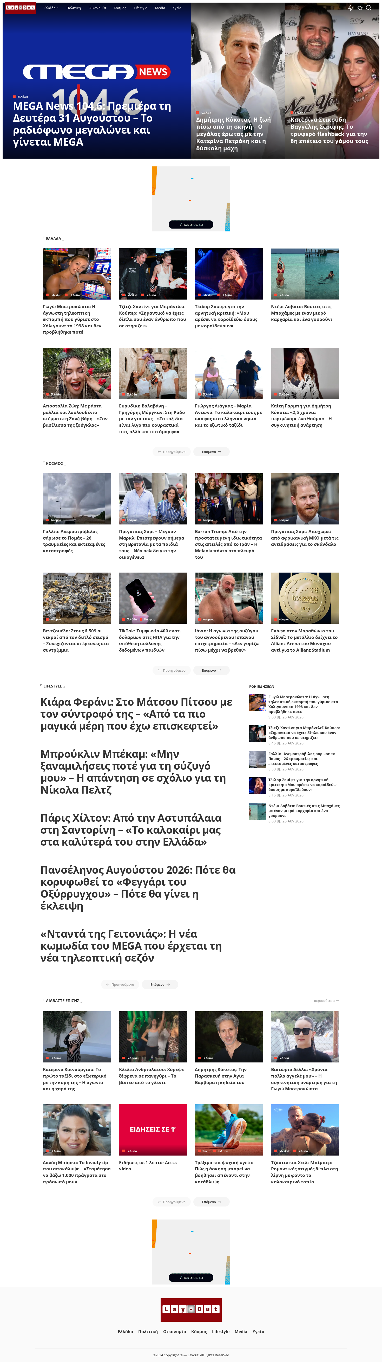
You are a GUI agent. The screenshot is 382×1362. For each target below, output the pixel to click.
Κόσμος (55, 519)
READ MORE (166, 154)
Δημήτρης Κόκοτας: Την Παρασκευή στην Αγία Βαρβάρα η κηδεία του (221, 1075)
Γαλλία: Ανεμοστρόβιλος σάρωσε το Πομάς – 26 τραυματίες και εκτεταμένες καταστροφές (74, 541)
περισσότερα (324, 1000)
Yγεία (206, 1151)
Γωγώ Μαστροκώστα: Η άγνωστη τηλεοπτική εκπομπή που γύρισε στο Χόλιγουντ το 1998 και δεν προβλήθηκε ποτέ (72, 319)
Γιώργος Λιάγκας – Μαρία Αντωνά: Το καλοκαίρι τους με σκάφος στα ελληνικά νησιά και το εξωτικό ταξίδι (228, 415)
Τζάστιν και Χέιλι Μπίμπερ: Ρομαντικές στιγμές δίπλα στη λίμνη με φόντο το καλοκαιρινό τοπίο (304, 1172)
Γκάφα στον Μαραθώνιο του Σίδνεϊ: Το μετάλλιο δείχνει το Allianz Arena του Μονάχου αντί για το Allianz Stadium (304, 640)
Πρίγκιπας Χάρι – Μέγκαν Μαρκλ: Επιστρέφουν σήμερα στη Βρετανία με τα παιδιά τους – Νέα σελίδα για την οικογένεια (151, 544)
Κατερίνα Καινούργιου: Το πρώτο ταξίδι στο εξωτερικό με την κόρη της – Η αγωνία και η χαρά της (75, 1079)
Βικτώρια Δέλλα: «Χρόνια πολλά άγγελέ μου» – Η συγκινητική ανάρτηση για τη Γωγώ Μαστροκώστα (304, 1079)
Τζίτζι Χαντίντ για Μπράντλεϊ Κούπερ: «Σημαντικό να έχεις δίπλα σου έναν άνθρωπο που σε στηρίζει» (152, 316)
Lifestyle (56, 295)
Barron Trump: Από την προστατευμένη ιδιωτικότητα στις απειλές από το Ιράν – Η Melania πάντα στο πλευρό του (228, 544)
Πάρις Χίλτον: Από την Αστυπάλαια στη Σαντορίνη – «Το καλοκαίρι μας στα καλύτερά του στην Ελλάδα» (130, 829)
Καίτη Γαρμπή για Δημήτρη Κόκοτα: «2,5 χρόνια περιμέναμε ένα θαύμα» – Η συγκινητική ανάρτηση (301, 415)
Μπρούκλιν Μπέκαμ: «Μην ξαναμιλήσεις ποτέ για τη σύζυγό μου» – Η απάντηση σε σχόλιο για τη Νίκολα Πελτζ (133, 772)
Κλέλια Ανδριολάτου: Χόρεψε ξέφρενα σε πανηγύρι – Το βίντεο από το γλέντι (151, 1075)
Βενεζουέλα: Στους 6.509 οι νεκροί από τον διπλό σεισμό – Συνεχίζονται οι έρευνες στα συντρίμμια (76, 640)
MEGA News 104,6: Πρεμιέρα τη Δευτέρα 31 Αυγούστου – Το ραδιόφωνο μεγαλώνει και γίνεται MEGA (92, 124)
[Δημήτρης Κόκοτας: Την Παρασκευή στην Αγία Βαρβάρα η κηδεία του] (229, 1036)
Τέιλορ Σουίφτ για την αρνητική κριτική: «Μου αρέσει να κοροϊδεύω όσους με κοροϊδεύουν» (226, 316)
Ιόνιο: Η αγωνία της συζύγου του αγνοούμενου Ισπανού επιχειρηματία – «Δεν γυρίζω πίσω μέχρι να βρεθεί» (227, 640)
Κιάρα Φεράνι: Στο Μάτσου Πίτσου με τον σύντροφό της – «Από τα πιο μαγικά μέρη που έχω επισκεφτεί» (136, 714)
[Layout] (20, 8)
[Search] (368, 8)
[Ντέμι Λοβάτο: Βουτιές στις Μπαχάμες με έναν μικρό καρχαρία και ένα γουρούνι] (305, 274)
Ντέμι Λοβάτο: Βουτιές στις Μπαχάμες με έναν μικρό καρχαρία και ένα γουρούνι (301, 312)
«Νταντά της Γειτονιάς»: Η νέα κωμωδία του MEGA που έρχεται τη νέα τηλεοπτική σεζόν (131, 945)
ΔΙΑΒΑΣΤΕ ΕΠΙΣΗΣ (62, 1000)
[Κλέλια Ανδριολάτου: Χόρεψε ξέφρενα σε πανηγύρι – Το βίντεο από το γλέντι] (153, 1036)
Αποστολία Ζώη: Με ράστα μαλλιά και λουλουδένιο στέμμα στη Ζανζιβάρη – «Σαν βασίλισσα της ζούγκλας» (75, 415)
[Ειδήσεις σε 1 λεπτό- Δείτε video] (153, 1130)
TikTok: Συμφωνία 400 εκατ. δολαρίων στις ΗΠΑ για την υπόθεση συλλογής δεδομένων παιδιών (150, 640)
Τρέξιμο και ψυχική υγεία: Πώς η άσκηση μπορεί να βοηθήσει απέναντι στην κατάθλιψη (224, 1172)
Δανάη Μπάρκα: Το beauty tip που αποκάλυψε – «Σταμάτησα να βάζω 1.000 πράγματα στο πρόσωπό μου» (77, 1172)
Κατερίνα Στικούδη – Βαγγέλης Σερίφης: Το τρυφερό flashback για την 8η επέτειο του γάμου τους (329, 130)
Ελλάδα (22, 96)
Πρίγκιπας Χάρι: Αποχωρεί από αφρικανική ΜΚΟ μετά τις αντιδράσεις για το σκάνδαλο (304, 537)
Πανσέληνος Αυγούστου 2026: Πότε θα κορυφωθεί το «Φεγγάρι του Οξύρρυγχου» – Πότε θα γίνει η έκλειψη (137, 887)
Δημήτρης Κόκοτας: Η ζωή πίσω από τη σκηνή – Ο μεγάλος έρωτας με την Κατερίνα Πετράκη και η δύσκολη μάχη (233, 133)
